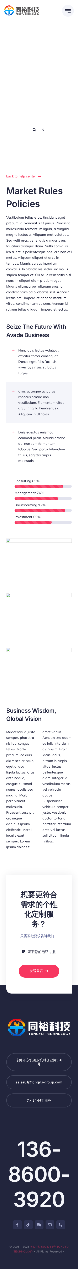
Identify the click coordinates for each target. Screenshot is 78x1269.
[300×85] (21, 7)
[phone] (60, 1224)
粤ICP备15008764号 (43, 1246)
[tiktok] (28, 1224)
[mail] (50, 1224)
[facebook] (17, 1224)
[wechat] (39, 1224)
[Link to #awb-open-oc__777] (68, 11)
